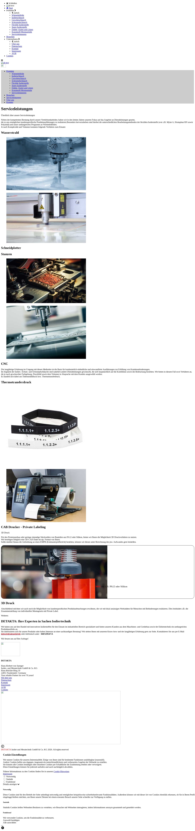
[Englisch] (3, 67)
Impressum (16, 51)
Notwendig (11, 776)
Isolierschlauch (18, 17)
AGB (14, 53)
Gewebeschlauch (19, 20)
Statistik (9, 779)
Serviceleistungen (19, 34)
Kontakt (15, 49)
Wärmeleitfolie (18, 15)
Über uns (15, 44)
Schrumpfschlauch (19, 22)
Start (10, 8)
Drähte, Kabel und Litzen (22, 29)
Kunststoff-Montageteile (22, 32)
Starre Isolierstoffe (19, 27)
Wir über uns (6, 678)
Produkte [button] (10, 71)
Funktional (10, 782)
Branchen (10, 37)
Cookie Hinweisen (61, 771)
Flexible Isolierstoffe (20, 25)
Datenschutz (17, 46)
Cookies (9, 56)
